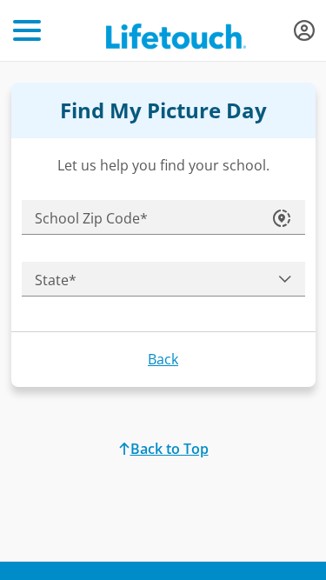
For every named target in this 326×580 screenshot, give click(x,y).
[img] (304, 30)
